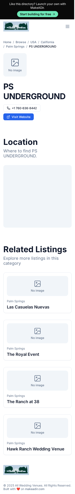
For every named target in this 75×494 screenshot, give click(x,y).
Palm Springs (15, 46)
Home (7, 42)
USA (33, 42)
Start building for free (35, 14)
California (47, 42)
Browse (21, 42)
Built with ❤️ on (23, 489)
